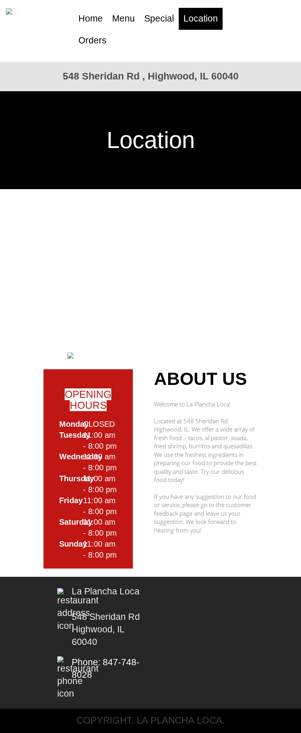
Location (200, 18)
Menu (123, 18)
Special (159, 18)
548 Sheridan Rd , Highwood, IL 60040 (151, 75)
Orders (92, 40)
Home (90, 18)
